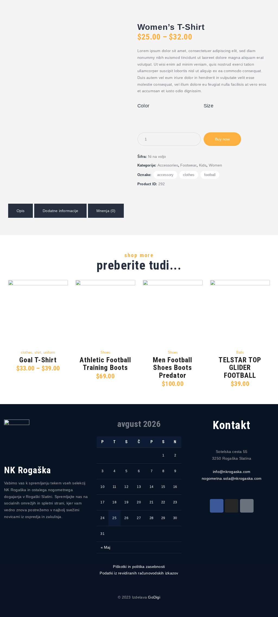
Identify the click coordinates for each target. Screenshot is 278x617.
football (210, 175)
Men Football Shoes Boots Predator (172, 367)
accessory (165, 175)
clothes (188, 175)
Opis (21, 211)
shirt (37, 352)
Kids (202, 165)
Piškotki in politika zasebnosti (139, 566)
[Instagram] (231, 506)
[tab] (20, 211)
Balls (240, 352)
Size (208, 105)
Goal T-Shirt (38, 360)
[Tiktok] (247, 506)
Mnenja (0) (106, 211)
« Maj (105, 547)
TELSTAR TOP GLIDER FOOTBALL (240, 367)
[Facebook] (216, 506)
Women (215, 165)
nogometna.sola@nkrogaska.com (231, 478)
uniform (49, 352)
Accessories (167, 165)
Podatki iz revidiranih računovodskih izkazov (139, 573)
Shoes (105, 352)
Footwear (188, 165)
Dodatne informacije (60, 211)
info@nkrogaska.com (232, 471)
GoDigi (154, 597)
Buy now (222, 139)
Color (143, 105)
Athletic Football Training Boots (105, 364)
